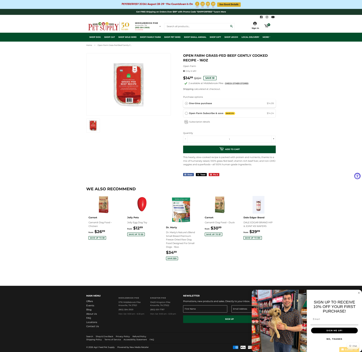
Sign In (255, 28)
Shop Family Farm (150, 37)
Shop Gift (215, 37)
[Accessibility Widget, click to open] (357, 176)
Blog (88, 309)
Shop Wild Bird (127, 37)
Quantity (188, 133)
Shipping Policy (94, 339)
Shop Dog (95, 37)
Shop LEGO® (231, 37)
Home (89, 45)
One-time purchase (200, 103)
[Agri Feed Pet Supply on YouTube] (273, 17)
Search (89, 336)
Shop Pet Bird (172, 37)
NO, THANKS (334, 339)
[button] (148, 26)
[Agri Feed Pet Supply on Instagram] (267, 17)
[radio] (186, 103)
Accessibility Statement (135, 339)
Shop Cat (109, 37)
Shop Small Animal (195, 37)
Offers (89, 301)
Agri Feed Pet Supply (104, 347)
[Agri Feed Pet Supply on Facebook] (261, 17)
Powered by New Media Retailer (133, 347)
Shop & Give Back (104, 336)
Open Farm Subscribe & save (211, 113)
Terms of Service (112, 339)
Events (90, 305)
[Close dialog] (359, 293)
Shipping (188, 89)
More (266, 37)
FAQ (88, 318)
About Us (91, 314)
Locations (91, 322)
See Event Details (228, 4)
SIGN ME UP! (334, 330)
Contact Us (92, 326)
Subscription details (199, 121)
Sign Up (229, 319)
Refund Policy (139, 336)
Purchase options (193, 97)
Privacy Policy (123, 336)
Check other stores (236, 83)
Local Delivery (250, 37)
